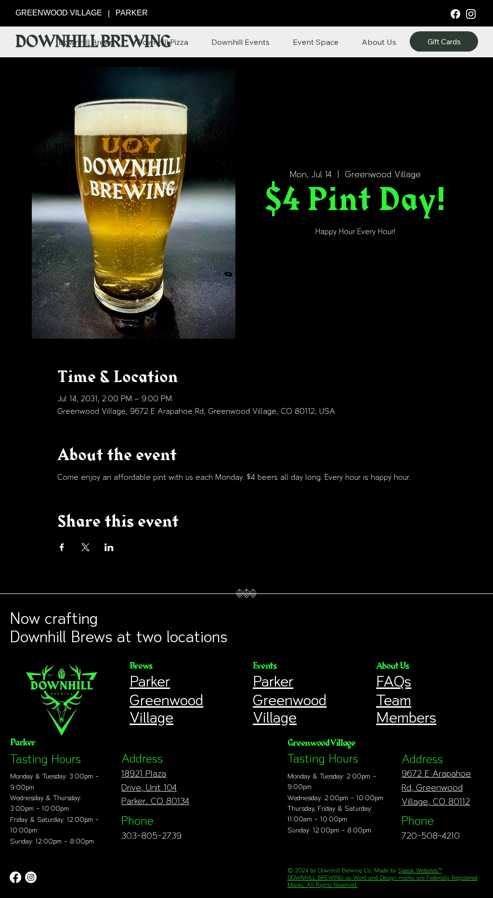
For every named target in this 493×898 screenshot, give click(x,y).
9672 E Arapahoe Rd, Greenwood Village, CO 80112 (436, 787)
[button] (379, 42)
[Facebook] (455, 13)
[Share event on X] (85, 547)
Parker (150, 681)
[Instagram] (471, 13)
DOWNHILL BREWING (92, 41)
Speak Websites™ (420, 870)
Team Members (406, 708)
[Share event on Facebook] (61, 547)
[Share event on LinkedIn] (109, 547)
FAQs (393, 681)
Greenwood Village (166, 708)
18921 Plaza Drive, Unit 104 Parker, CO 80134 (155, 787)
